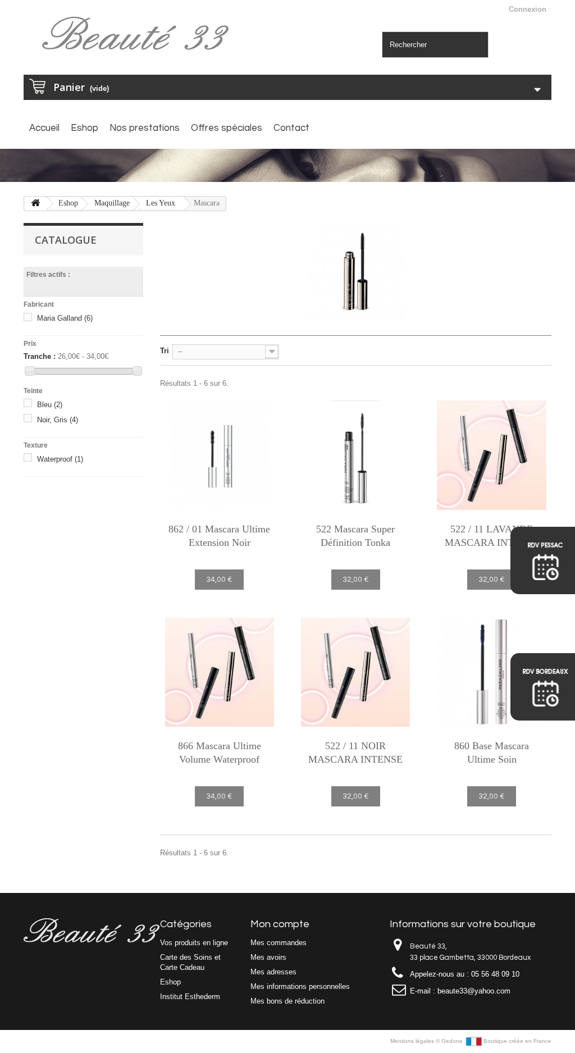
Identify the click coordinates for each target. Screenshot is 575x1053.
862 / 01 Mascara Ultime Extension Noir (219, 535)
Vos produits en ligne (194, 942)
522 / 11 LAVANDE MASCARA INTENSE (492, 535)
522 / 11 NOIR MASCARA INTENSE (355, 752)
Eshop (84, 128)
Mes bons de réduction (287, 1001)
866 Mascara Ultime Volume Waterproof (219, 752)
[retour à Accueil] (35, 204)
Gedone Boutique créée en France (496, 1041)
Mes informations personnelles (300, 986)
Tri (164, 351)
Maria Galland (65, 318)
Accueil (44, 128)
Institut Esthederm (190, 996)
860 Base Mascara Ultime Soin (491, 752)
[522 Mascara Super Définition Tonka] (355, 454)
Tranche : (40, 356)
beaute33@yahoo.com (473, 991)
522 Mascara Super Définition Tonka (355, 535)
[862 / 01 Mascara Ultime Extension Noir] (219, 454)
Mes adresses (273, 972)
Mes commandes (278, 942)
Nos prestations (144, 128)
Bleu (49, 404)
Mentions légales (413, 1041)
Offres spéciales (226, 128)
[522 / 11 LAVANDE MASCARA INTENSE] (491, 454)
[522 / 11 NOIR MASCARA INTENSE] (355, 672)
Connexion (527, 9)
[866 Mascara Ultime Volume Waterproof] (219, 672)
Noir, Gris (57, 420)
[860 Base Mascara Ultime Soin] (491, 672)
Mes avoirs (268, 957)
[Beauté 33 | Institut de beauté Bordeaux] (138, 35)
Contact (291, 128)
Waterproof (60, 459)
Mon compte (279, 924)
